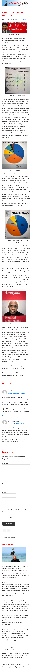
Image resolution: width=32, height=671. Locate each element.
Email (4, 492)
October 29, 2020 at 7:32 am (16, 423)
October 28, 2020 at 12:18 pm (16, 393)
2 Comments (22, 19)
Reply (4, 416)
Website (4, 501)
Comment (5, 463)
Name (4, 484)
